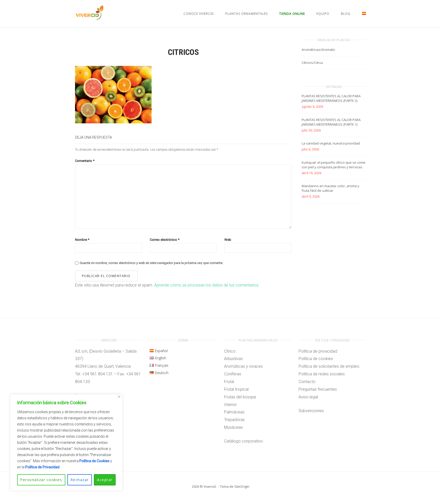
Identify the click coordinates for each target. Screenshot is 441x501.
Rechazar (79, 479)
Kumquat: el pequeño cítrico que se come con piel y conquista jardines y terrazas (333, 164)
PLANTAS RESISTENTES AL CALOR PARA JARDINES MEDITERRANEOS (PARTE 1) (331, 122)
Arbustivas (233, 358)
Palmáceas (234, 412)
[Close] (119, 397)
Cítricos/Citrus (312, 62)
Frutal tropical (236, 389)
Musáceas (233, 427)
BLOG (345, 13)
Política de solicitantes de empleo (329, 366)
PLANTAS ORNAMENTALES (246, 13)
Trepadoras (234, 419)
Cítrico (230, 351)
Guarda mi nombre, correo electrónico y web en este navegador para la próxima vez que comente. (151, 263)
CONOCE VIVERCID (198, 13)
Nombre (82, 240)
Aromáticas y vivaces (243, 366)
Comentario (84, 161)
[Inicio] (89, 18)
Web (227, 240)
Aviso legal (308, 397)
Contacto (307, 381)
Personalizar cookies (41, 479)
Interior (230, 404)
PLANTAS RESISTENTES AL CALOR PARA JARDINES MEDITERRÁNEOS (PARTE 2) (331, 98)
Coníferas (232, 374)
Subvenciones (311, 410)
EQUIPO (322, 13)
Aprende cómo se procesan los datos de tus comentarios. (207, 285)
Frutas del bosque (240, 397)
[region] (66, 442)
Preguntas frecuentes (318, 389)
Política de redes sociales (322, 374)
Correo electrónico (164, 240)
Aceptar (105, 479)
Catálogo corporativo (243, 441)
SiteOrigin (241, 486)
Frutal (229, 381)
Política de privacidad (318, 351)
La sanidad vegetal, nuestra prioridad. (331, 143)
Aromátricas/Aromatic (318, 49)
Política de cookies (316, 358)
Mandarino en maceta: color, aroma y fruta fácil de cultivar (330, 188)
